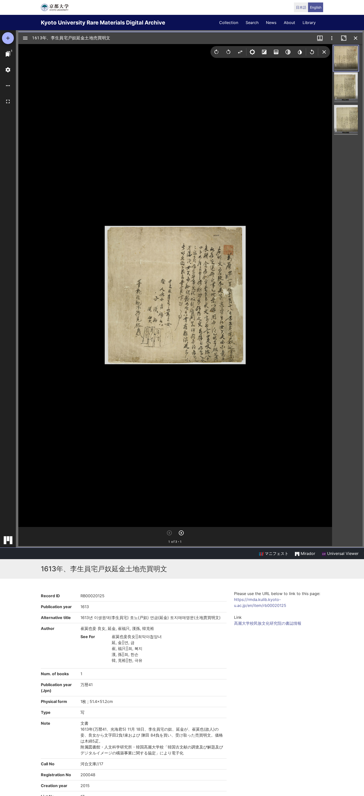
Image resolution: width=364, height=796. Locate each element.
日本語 (301, 7)
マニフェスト (275, 553)
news (271, 22)
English (315, 7)
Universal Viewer (342, 553)
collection (228, 22)
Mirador (307, 553)
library (309, 22)
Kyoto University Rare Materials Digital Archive (103, 22)
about (289, 22)
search (252, 22)
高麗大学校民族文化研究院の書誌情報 (267, 623)
